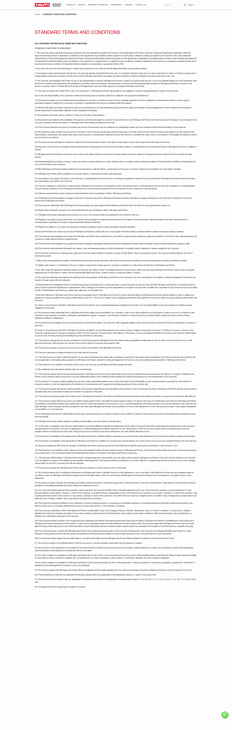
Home (37, 14)
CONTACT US (140, 5)
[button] (70, 5)
